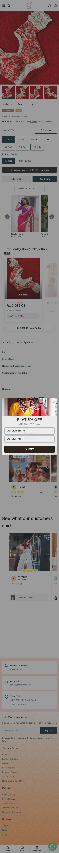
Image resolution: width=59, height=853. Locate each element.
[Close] (54, 401)
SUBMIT (29, 449)
